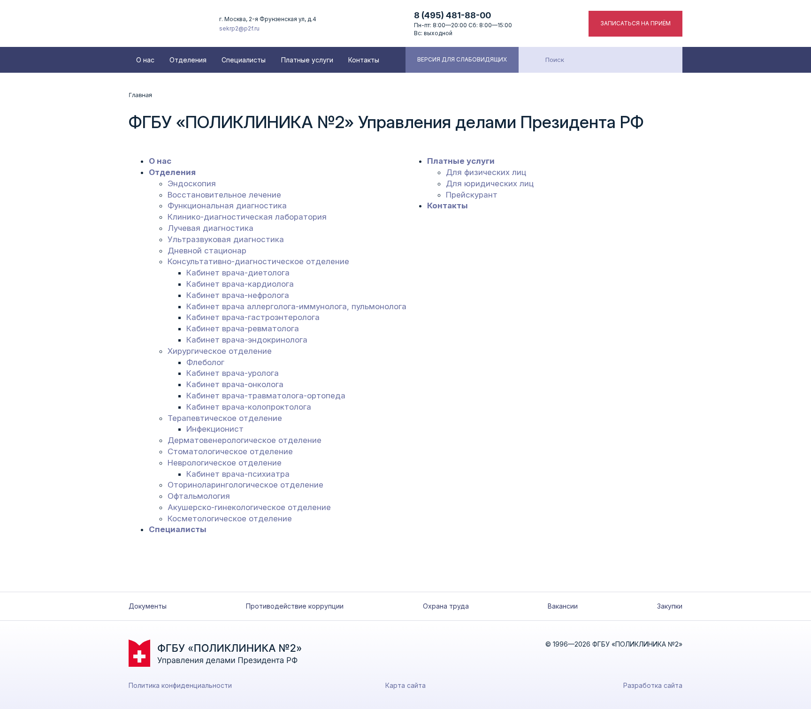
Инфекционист (215, 429)
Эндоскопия (192, 183)
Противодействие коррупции (295, 606)
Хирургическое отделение (220, 351)
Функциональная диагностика (227, 205)
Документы (148, 606)
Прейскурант (471, 194)
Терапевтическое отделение (225, 418)
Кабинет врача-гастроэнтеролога (253, 317)
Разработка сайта (652, 685)
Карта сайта (405, 685)
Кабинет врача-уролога (232, 373)
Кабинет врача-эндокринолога (246, 339)
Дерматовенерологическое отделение (244, 440)
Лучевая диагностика (210, 228)
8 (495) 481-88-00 (452, 15)
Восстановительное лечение (224, 194)
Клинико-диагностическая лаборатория (247, 216)
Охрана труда (446, 606)
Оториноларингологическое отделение (245, 484)
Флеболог (205, 362)
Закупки (669, 606)
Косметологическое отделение (230, 518)
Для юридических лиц (490, 183)
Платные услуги (307, 60)
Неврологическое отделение (225, 462)
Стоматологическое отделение (230, 451)
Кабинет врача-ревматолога (242, 328)
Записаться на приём (635, 23)
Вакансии (563, 606)
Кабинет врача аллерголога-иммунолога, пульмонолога (296, 306)
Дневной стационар (207, 250)
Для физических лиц (486, 172)
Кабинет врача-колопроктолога (248, 407)
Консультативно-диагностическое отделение (258, 261)
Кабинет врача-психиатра (238, 474)
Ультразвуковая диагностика (226, 239)
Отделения (188, 60)
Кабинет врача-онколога (234, 384)
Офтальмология (199, 496)
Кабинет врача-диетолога (238, 272)
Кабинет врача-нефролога (237, 295)
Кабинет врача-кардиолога (240, 284)
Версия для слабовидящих (462, 59)
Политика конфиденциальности (180, 685)
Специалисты (244, 60)
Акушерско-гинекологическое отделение (249, 507)
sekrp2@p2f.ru (239, 28)
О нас (145, 60)
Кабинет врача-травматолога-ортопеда (265, 395)
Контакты (363, 60)
